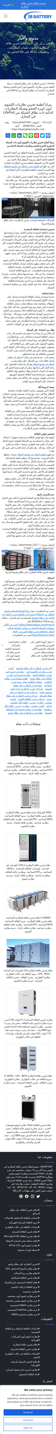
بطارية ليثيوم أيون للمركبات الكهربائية (25, 1338)
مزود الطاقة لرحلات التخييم (24, 1287)
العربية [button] (7, 4)
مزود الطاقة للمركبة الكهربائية (23, 1222)
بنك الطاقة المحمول (28, 1374)
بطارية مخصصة (30, 1291)
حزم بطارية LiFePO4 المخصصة (22, 1309)
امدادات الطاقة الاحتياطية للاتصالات (21, 1217)
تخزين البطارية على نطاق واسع (23, 1264)
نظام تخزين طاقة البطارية (25, 1344)
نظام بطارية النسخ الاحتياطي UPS (21, 1268)
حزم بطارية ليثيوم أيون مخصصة (22, 1296)
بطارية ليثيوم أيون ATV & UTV (23, 1245)
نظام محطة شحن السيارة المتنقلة (22, 1240)
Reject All (28, 1427)
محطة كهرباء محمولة (28, 1249)
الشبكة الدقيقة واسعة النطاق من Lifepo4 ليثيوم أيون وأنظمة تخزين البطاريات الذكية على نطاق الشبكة (28, 614)
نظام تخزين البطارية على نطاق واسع (25, 712)
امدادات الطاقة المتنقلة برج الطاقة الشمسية (22, 1330)
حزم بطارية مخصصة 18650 (24, 1314)
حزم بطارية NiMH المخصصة (24, 1305)
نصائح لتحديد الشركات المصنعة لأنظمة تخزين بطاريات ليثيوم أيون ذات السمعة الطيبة (12, 650)
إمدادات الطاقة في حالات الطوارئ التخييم (22, 1355)
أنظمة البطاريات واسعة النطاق (31, 454)
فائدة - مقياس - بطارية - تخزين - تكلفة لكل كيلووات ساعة (31, 703)
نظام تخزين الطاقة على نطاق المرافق (25, 1211)
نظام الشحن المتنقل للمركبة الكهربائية (25, 1363)
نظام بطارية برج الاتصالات (25, 1273)
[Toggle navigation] (6, 16)
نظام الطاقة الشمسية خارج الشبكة (21, 1282)
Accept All (28, 1412)
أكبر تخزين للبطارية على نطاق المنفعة (34, 668)
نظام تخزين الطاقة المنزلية (25, 1231)
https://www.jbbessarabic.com (28, 129)
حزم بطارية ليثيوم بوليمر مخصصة (22, 1300)
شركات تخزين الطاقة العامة (31, 699)
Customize (28, 1420)
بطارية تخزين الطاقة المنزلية (24, 1349)
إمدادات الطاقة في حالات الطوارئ (21, 1227)
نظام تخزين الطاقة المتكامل (24, 1277)
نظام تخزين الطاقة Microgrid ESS (21, 1236)
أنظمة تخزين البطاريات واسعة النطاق (21, 166)
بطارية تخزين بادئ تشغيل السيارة (22, 1369)
